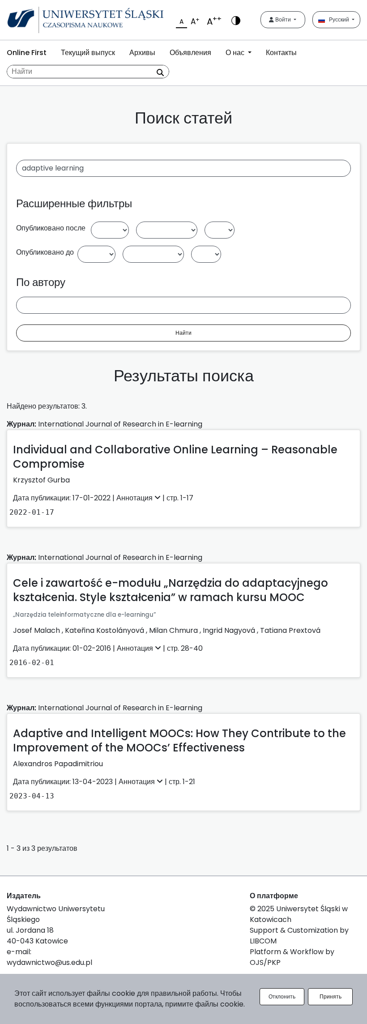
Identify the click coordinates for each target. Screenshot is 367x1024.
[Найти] (160, 72)
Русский (337, 19)
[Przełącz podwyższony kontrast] (236, 20)
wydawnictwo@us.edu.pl (49, 962)
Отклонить (282, 996)
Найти (183, 333)
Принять (330, 996)
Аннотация (135, 498)
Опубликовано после (50, 228)
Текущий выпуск (88, 52)
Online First (27, 52)
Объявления (190, 52)
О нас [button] (236, 52)
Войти (283, 19)
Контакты (281, 52)
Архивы (142, 52)
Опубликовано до (45, 252)
